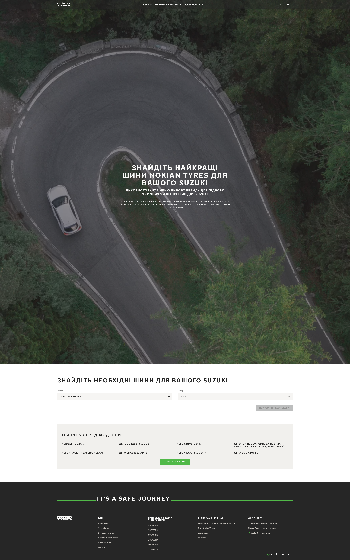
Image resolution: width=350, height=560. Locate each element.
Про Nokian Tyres (206, 528)
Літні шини (103, 523)
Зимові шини (104, 528)
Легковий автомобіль (108, 537)
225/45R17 (153, 549)
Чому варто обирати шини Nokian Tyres (217, 523)
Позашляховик (105, 542)
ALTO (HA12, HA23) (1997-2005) (83, 452)
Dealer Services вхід (260, 533)
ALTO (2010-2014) (189, 443)
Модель (60, 391)
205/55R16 (153, 530)
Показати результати (274, 408)
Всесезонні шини (106, 533)
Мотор (180, 391)
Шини (145, 4)
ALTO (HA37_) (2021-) (191, 452)
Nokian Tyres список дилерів (262, 528)
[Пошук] (288, 4)
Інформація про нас (167, 4)
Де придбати (192, 4)
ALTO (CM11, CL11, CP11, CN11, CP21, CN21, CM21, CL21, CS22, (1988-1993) (259, 445)
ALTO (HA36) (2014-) (133, 452)
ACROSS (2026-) (73, 443)
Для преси (203, 533)
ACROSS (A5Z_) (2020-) (135, 443)
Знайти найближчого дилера (262, 523)
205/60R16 (153, 540)
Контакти (202, 537)
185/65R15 (153, 535)
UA (279, 4)
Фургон (102, 547)
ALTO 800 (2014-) (246, 452)
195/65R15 (153, 525)
